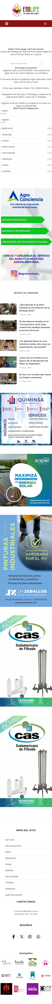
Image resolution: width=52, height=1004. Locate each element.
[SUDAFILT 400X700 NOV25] (26, 617)
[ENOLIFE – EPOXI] (26, 516)
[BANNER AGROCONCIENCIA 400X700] (26, 190)
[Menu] (6, 23)
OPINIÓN (27, 171)
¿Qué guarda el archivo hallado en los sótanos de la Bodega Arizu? (34, 308)
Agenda (5, 119)
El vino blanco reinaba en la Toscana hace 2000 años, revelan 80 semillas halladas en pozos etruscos (34, 326)
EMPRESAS (27, 159)
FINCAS (27, 140)
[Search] (45, 23)
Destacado (27, 134)
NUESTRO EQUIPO (13, 895)
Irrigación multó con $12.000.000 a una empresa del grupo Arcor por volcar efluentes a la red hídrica (26, 72)
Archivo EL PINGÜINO (26, 293)
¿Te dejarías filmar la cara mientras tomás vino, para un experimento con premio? (34, 344)
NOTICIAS (9, 839)
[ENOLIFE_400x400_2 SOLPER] (26, 455)
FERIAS (27, 165)
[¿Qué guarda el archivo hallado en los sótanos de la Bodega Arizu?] (8, 309)
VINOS (8, 852)
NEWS (5, 110)
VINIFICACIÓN (27, 146)
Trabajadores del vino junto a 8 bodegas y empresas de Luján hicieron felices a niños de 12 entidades (26, 95)
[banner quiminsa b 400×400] (26, 394)
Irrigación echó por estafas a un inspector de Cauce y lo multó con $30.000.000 (26, 104)
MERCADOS (27, 128)
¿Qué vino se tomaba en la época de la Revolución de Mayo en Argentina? (33, 361)
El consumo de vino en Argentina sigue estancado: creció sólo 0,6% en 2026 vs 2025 (26, 80)
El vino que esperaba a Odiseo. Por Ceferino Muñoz (26, 88)
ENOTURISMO (27, 153)
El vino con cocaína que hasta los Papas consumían (35, 376)
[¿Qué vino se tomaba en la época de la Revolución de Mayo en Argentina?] (8, 362)
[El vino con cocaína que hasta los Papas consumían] (8, 378)
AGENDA (9, 870)
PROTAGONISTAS (13, 846)
